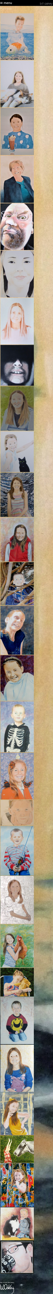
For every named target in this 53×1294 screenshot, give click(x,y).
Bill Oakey (46, 3)
